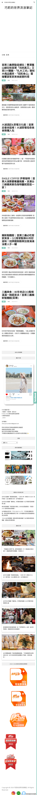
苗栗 (4, 80)
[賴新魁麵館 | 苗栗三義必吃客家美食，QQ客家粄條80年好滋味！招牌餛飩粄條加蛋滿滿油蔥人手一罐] (18, 260)
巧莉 (9, 80)
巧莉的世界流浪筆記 (9, 2)
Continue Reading (14, 115)
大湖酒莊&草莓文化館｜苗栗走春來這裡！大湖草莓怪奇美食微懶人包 (18, 127)
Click (35, 397)
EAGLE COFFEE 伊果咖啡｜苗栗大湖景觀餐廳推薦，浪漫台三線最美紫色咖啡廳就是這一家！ (18, 183)
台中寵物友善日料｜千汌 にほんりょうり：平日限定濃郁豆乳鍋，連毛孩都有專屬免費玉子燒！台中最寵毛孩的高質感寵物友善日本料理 (18, 513)
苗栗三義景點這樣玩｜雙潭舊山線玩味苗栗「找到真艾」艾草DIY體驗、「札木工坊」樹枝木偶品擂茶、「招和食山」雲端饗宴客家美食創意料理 (18, 70)
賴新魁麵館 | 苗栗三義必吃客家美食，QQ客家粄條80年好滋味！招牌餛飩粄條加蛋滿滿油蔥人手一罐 (18, 240)
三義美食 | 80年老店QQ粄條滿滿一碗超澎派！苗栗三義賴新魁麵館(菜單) (18, 295)
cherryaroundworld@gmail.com (10, 423)
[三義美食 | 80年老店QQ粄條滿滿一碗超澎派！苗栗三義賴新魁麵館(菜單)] (18, 316)
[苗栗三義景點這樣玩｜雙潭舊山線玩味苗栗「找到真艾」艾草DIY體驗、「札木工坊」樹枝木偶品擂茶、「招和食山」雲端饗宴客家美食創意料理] (18, 92)
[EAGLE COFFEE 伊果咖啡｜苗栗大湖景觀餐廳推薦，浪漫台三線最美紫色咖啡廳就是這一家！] (18, 203)
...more (3, 417)
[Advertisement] (18, 33)
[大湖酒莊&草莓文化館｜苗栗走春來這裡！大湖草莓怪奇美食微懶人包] (18, 146)
